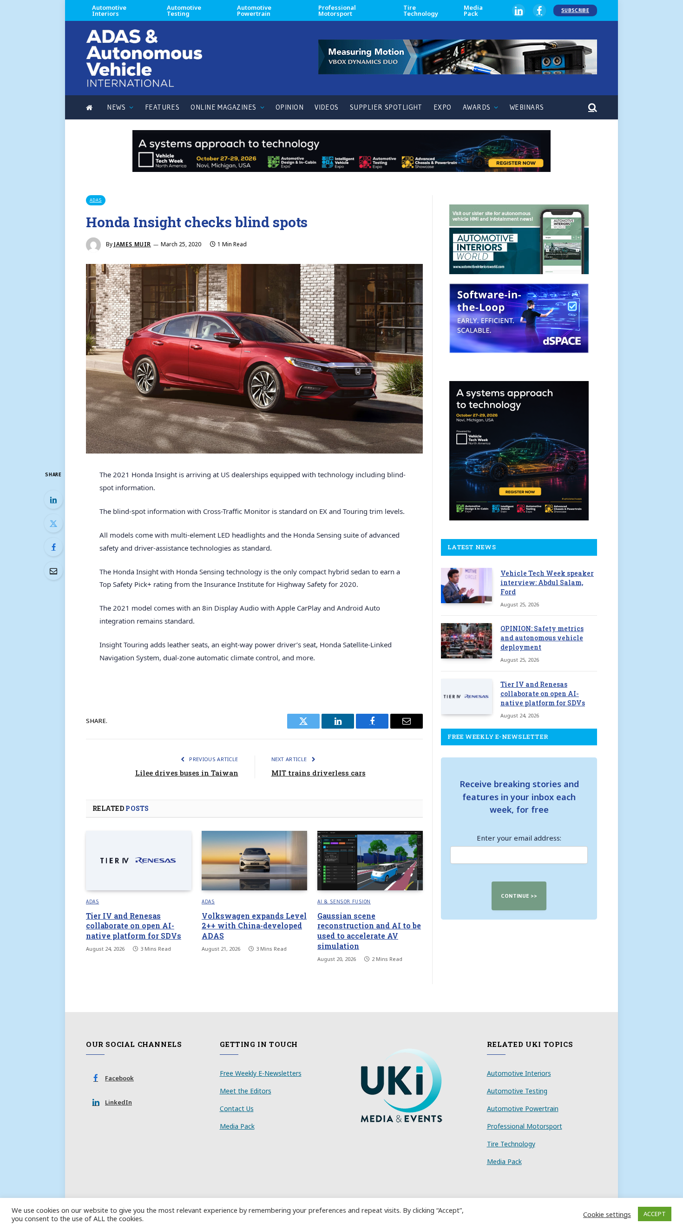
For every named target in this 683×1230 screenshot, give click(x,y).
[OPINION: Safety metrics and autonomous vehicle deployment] (466, 640)
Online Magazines (223, 107)
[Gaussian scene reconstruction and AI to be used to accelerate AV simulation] (370, 860)
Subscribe (575, 10)
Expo (442, 107)
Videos (327, 107)
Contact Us (237, 1108)
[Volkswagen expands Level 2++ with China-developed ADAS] (254, 860)
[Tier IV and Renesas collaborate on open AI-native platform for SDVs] (138, 860)
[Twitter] (53, 523)
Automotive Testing (184, 10)
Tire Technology (420, 10)
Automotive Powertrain (254, 10)
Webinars (527, 107)
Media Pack (473, 10)
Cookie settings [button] (607, 1214)
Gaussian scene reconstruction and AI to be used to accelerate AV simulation (369, 931)
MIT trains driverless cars (318, 772)
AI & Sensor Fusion (344, 901)
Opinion (289, 107)
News (116, 107)
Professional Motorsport (337, 10)
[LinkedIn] (53, 499)
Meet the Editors (245, 1090)
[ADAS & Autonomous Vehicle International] (144, 58)
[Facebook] (53, 547)
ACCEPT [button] (655, 1214)
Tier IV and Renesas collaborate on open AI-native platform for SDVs (133, 926)
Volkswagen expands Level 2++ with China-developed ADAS (254, 926)
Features (162, 107)
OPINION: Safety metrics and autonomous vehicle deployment (542, 637)
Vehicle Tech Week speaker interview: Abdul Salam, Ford (547, 582)
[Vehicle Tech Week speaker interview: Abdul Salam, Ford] (466, 585)
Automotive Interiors (109, 10)
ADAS (96, 200)
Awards (477, 107)
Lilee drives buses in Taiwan (186, 772)
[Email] (53, 570)
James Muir (132, 244)
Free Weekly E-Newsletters (261, 1073)
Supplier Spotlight (386, 107)
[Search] (591, 107)
